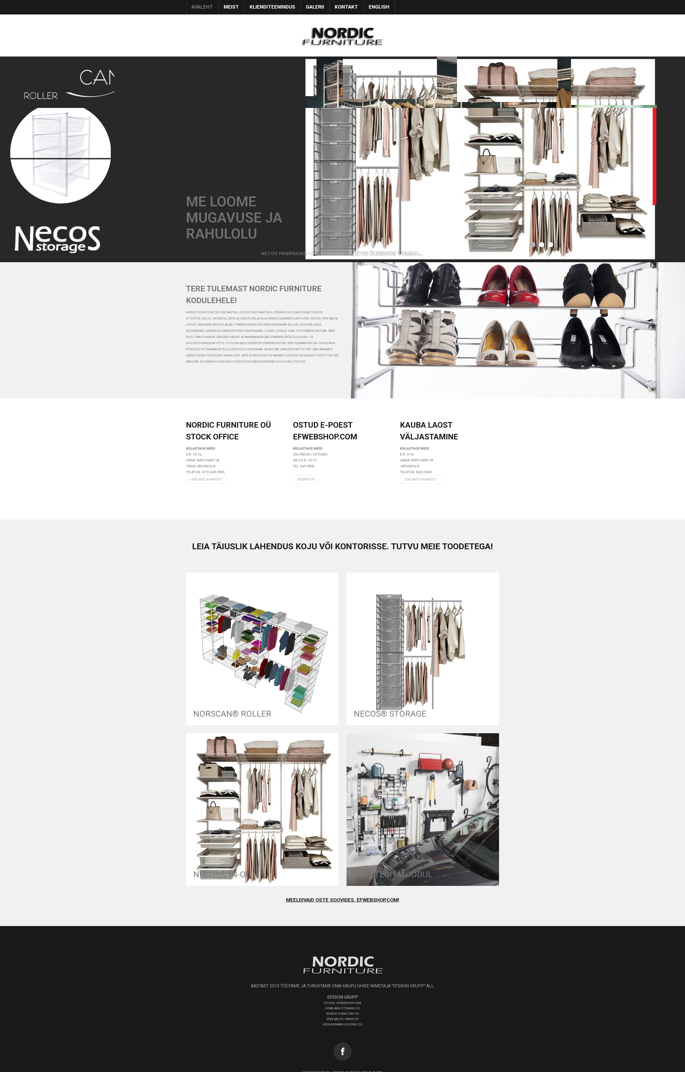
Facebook (342, 1052)
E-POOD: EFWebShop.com (342, 1003)
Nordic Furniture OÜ (342, 1013)
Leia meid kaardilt (206, 479)
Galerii (315, 7)
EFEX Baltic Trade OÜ (342, 1019)
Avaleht (202, 7)
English (379, 7)
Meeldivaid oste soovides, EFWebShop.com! (342, 900)
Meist (231, 7)
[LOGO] (342, 964)
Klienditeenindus (272, 7)
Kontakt (346, 7)
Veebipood (306, 479)
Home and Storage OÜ (342, 1008)
